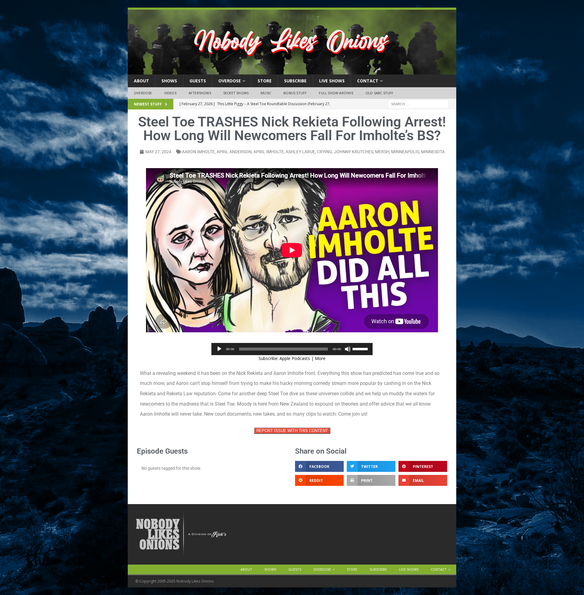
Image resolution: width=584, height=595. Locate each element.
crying (324, 151)
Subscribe (295, 81)
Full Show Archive (336, 93)
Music (266, 93)
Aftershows (200, 93)
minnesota (433, 151)
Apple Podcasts (295, 358)
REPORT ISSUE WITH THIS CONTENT (292, 430)
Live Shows (332, 81)
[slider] (361, 348)
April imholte (268, 151)
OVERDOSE (229, 81)
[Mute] (348, 349)
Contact (367, 81)
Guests (197, 81)
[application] (292, 349)
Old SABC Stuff (380, 93)
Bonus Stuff (295, 93)
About (141, 81)
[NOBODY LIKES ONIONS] (292, 71)
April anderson (234, 151)
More (320, 358)
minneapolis (405, 151)
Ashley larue (300, 151)
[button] (319, 466)
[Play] (219, 349)
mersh (382, 151)
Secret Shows (236, 93)
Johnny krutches (353, 151)
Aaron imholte (198, 151)
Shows (169, 81)
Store (265, 81)
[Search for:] (418, 103)
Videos (170, 93)
